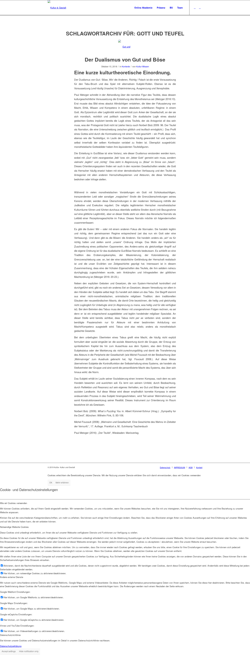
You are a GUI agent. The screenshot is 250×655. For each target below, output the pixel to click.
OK (50, 482)
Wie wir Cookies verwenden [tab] (13, 503)
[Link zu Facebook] (194, 7)
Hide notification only (28, 651)
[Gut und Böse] (125, 47)
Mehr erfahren (62, 482)
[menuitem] (143, 7)
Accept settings (9, 651)
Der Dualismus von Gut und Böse (125, 59)
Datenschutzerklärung (10, 646)
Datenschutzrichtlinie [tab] (10, 635)
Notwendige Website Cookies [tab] (14, 527)
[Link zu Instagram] (199, 7)
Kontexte (126, 66)
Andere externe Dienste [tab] (11, 577)
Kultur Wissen (142, 66)
